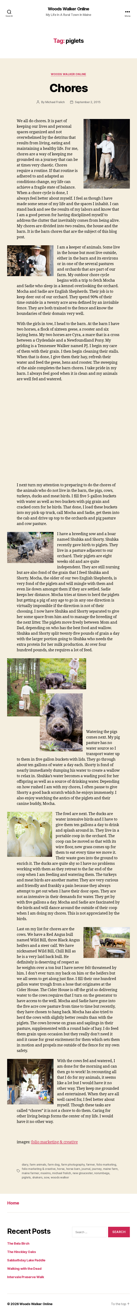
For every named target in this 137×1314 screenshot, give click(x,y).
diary (25, 1164)
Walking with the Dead (24, 1268)
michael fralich (61, 1173)
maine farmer (30, 1173)
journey (97, 1169)
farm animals (38, 1164)
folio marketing (106, 1164)
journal (86, 1169)
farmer (90, 1164)
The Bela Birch (18, 1243)
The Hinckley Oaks (21, 1252)
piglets (26, 1177)
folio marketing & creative (54, 1142)
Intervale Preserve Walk (26, 1277)
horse (61, 1169)
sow (46, 1177)
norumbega (101, 1173)
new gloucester (83, 1173)
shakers (37, 1177)
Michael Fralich (55, 102)
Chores (68, 88)
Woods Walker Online (68, 9)
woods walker (60, 1177)
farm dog (54, 1164)
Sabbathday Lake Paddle (26, 1260)
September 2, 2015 (87, 102)
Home (13, 1203)
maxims (45, 1173)
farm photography (73, 1164)
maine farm (110, 1169)
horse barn (73, 1169)
